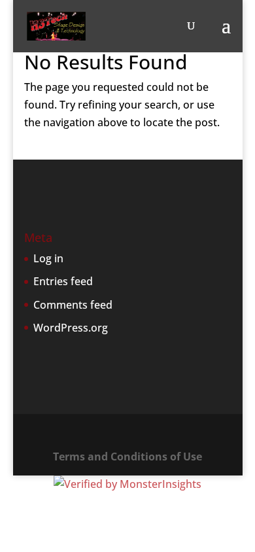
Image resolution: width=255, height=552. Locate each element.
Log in (48, 258)
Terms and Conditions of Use (127, 456)
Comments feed (72, 305)
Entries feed (63, 281)
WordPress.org (70, 327)
